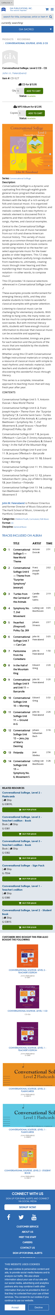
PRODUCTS (7, 39)
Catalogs (6, 3)
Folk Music (44, 519)
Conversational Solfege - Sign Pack (23, 865)
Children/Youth (21, 519)
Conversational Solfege (20, 178)
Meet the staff (27, 1237)
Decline (39, 1307)
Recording (23, 39)
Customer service (27, 1226)
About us (27, 1231)
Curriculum (34, 519)
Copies (14, 112)
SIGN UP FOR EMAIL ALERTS (27, 1253)
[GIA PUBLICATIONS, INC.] (3, 9)
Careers (27, 1242)
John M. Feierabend (14, 73)
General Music (20, 527)
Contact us (27, 1247)
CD (12, 523)
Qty (14, 90)
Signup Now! (27, 1207)
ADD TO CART (34, 91)
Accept (15, 1307)
